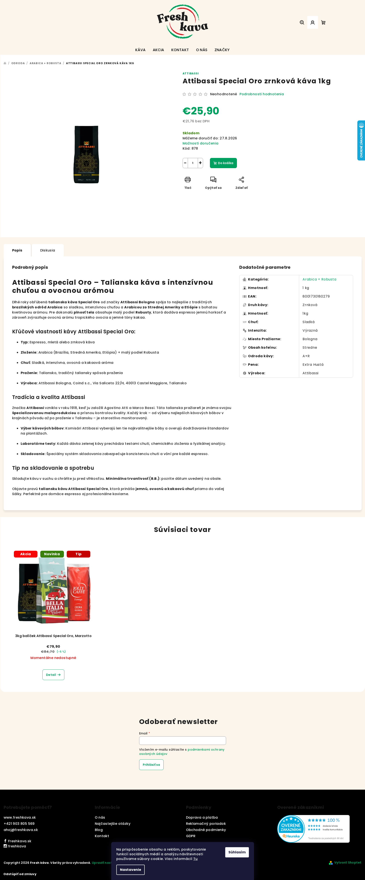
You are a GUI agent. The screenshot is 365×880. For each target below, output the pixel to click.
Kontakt (102, 836)
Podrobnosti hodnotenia (261, 94)
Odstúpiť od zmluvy (19, 874)
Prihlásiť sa (151, 765)
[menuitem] (140, 50)
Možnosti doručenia (201, 143)
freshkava (16, 846)
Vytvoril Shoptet (347, 862)
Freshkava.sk (19, 841)
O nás (100, 817)
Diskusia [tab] (47, 250)
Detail (51, 675)
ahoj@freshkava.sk (21, 829)
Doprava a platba (202, 817)
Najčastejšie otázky (113, 823)
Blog (99, 829)
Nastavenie (130, 869)
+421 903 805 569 (19, 823)
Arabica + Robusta (319, 279)
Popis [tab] (17, 250)
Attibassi (191, 73)
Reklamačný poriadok (206, 823)
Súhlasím (237, 852)
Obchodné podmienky (206, 829)
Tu (195, 858)
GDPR (191, 836)
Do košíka (225, 163)
